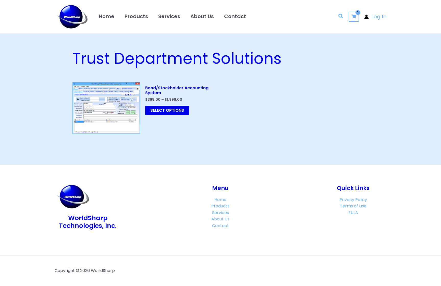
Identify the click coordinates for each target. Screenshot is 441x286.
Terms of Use (353, 206)
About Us (202, 16)
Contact (235, 16)
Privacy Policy (353, 200)
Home (106, 16)
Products (136, 16)
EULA (353, 213)
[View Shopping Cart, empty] (354, 17)
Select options (167, 110)
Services (169, 16)
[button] (341, 17)
